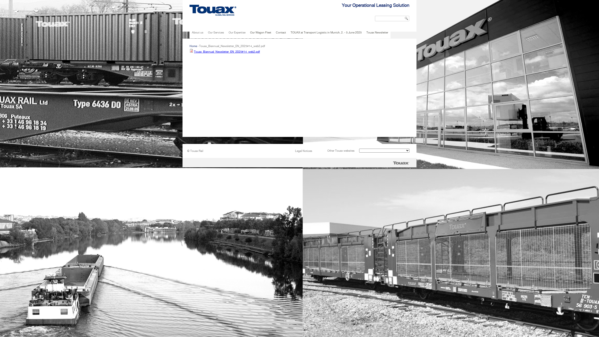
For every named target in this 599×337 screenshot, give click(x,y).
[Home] (213, 10)
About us (197, 32)
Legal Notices (303, 151)
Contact (281, 32)
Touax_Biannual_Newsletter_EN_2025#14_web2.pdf (227, 51)
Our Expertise (237, 32)
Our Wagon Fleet (260, 32)
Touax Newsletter (377, 32)
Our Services (216, 32)
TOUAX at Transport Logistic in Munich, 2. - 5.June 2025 (326, 32)
